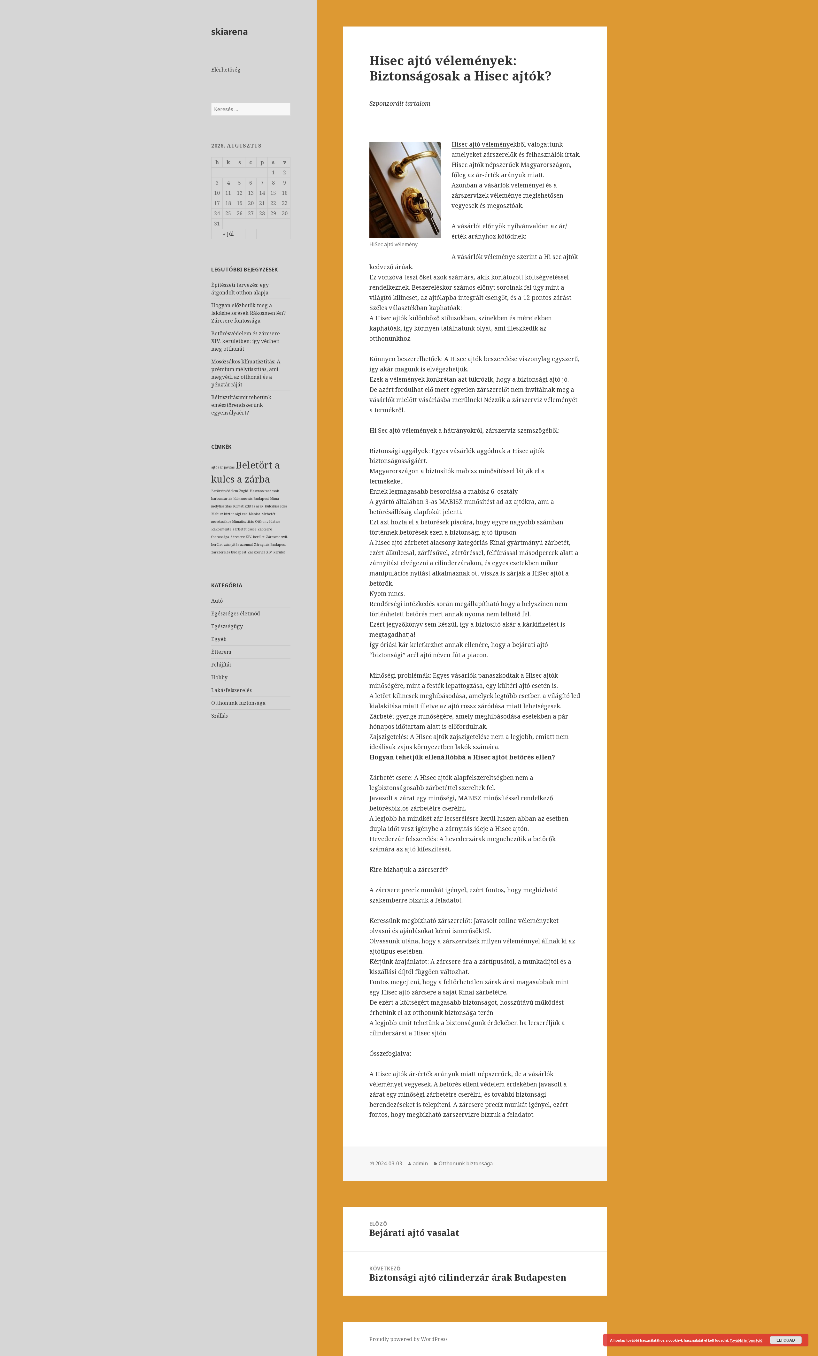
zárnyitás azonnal (238, 544)
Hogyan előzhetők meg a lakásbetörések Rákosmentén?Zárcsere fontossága (248, 313)
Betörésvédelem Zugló (229, 491)
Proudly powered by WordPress (408, 1339)
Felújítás (221, 664)
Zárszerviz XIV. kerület (266, 552)
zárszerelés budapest (228, 552)
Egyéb (219, 639)
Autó (217, 600)
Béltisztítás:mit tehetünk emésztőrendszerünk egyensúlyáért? (241, 405)
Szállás (219, 715)
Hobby (219, 677)
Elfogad (785, 1340)
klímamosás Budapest (251, 498)
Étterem (221, 651)
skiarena (229, 31)
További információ (746, 1340)
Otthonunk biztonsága (238, 702)
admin (420, 1163)
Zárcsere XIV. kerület (247, 537)
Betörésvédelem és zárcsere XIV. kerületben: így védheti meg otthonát (245, 341)
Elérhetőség (226, 69)
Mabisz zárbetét (262, 514)
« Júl (228, 233)
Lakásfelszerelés (231, 690)
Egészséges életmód (235, 613)
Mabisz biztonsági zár (229, 514)
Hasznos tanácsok (264, 491)
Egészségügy (227, 626)
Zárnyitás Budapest (270, 544)
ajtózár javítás (223, 467)
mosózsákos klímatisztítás (232, 521)
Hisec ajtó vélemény (480, 144)
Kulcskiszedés (276, 506)
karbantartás (221, 498)
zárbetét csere (244, 529)
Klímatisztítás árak (248, 506)
